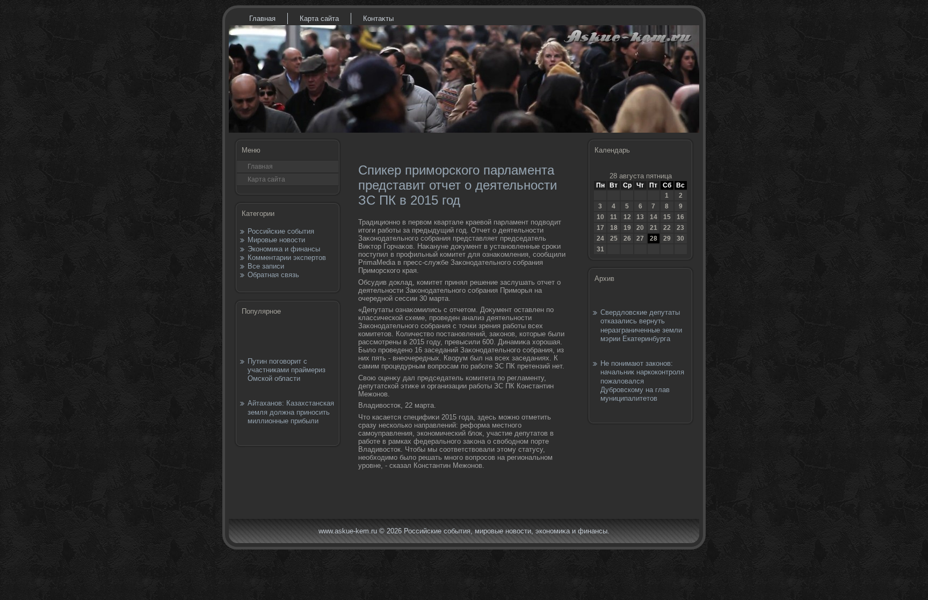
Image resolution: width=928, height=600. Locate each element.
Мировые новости (276, 240)
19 (627, 228)
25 (614, 238)
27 (640, 238)
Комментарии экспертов (287, 258)
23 (680, 228)
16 (680, 217)
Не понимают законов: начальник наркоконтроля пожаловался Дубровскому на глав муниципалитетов (642, 380)
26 (627, 238)
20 (640, 228)
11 (613, 217)
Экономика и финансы (284, 249)
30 (680, 238)
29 (667, 238)
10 (600, 217)
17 (600, 228)
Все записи (266, 266)
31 (600, 249)
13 (640, 217)
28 (653, 238)
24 (600, 238)
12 (627, 217)
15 (667, 217)
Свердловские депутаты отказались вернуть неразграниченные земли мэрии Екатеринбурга (641, 325)
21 (653, 228)
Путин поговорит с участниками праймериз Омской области (286, 370)
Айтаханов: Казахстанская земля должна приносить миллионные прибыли (291, 412)
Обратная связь (273, 275)
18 (614, 228)
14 (653, 217)
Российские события (281, 231)
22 (667, 228)
